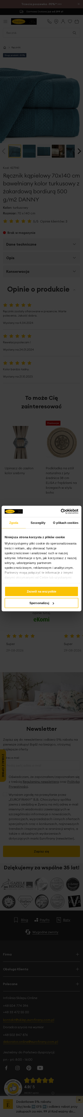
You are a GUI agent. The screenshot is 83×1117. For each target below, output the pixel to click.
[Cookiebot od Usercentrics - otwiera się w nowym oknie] (60, 511)
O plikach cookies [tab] (65, 522)
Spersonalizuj (39, 603)
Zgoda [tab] (13, 522)
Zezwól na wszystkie (41, 591)
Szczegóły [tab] (38, 522)
